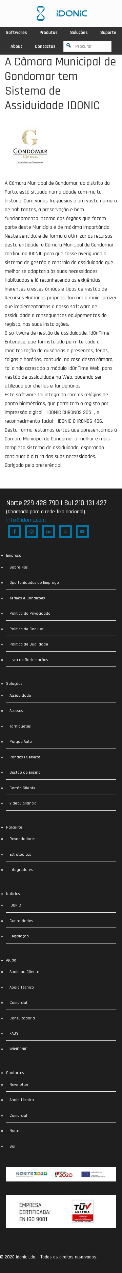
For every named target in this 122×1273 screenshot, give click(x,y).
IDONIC (15, 905)
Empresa (13, 555)
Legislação (19, 936)
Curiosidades (21, 920)
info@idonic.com (26, 520)
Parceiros (14, 827)
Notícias (13, 893)
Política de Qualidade (28, 644)
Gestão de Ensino (25, 772)
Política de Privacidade (29, 613)
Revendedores (22, 838)
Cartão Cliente (22, 788)
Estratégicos (20, 854)
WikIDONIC (18, 1049)
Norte (14, 1130)
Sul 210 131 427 (85, 503)
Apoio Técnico (21, 987)
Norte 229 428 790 (32, 503)
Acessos (16, 710)
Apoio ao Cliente (24, 971)
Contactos (15, 1072)
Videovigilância (23, 803)
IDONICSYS (62, 13)
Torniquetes (20, 726)
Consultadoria (22, 1018)
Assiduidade (20, 695)
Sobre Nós (18, 567)
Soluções (14, 683)
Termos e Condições (27, 598)
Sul (12, 1146)
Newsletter (18, 1084)
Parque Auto (20, 741)
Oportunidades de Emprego (34, 582)
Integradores (21, 869)
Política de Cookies (26, 629)
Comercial (18, 1002)
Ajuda (11, 960)
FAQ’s (14, 1033)
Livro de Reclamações (28, 659)
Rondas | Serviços (25, 757)
